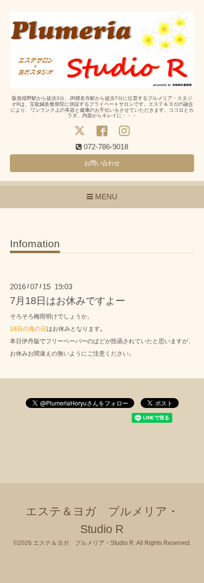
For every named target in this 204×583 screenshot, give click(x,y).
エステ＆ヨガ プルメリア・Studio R (83, 542)
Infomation (35, 243)
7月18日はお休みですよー (67, 300)
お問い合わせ (102, 163)
